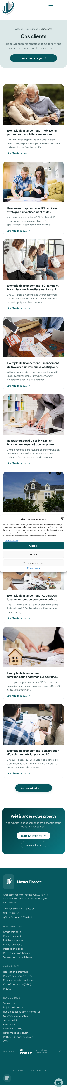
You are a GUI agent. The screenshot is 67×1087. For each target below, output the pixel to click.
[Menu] (51, 8)
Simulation (9, 1003)
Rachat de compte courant (18, 975)
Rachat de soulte (12, 944)
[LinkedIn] (7, 1078)
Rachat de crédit (12, 935)
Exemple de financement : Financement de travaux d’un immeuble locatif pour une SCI (33, 366)
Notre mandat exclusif (15, 1032)
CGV (5, 1041)
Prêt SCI (7, 988)
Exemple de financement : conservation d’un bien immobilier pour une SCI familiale (33, 754)
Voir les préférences (33, 562)
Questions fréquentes (15, 1015)
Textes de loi (10, 1019)
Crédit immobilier (12, 931)
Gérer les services (11, 541)
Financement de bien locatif (18, 980)
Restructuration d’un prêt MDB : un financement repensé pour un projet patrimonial (30, 444)
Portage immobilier (13, 948)
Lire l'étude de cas (17, 153)
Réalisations (32, 29)
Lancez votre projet (31, 58)
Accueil (19, 29)
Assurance (9, 1024)
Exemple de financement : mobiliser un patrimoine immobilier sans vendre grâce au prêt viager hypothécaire (32, 134)
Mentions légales (33, 568)
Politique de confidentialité (18, 1036)
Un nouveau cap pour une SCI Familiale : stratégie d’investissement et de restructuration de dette (32, 211)
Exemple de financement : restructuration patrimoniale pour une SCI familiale (31, 676)
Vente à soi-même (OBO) (17, 984)
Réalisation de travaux (15, 971)
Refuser (33, 554)
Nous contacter (34, 844)
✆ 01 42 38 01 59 (11, 912)
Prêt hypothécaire (13, 940)
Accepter (33, 545)
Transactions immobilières (17, 957)
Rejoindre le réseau (13, 1007)
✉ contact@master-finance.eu (19, 908)
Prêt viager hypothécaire (17, 952)
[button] (62, 519)
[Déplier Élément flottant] (58, 1082)
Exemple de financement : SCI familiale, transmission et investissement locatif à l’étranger (33, 289)
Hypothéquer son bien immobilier (21, 1011)
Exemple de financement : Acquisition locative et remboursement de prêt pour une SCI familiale (33, 599)
